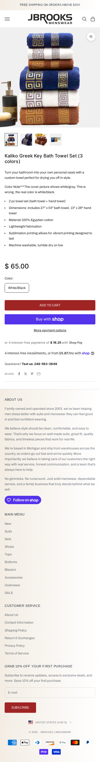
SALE (9, 593)
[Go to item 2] (26, 139)
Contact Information (19, 622)
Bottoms (11, 562)
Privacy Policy (15, 645)
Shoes (9, 546)
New (8, 523)
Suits (8, 531)
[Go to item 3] (40, 139)
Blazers (10, 569)
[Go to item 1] (11, 139)
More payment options (50, 330)
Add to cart (50, 305)
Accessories (14, 577)
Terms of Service (17, 653)
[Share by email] (38, 374)
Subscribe (20, 707)
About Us (11, 615)
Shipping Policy (16, 630)
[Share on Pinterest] (32, 374)
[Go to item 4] (55, 139)
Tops (8, 554)
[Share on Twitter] (25, 374)
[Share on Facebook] (19, 374)
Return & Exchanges (20, 638)
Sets (8, 539)
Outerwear (12, 585)
